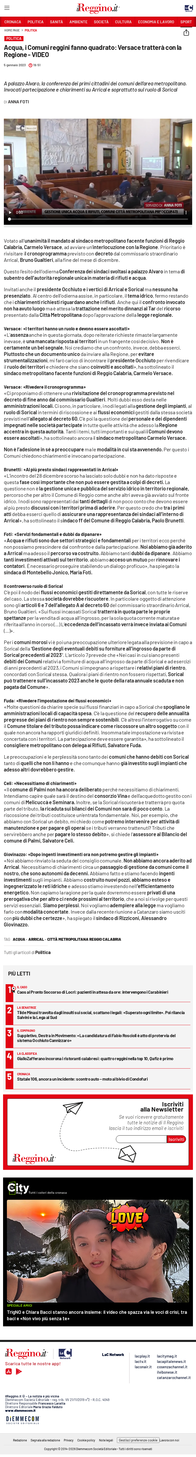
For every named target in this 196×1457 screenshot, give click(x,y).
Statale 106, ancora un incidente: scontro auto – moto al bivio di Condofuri (82, 1078)
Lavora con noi (169, 1440)
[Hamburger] (7, 9)
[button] (186, 33)
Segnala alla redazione (45, 1440)
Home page (12, 30)
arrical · (37, 939)
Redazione (20, 1440)
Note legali (106, 1440)
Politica (31, 30)
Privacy (69, 1440)
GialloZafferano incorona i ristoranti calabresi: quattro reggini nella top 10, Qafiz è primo (95, 1058)
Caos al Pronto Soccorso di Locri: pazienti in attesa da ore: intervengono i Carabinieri (92, 991)
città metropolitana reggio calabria (84, 939)
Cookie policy (86, 1440)
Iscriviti (176, 1139)
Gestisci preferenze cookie (138, 1440)
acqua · (20, 939)
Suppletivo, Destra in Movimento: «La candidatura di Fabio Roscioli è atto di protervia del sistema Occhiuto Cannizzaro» (96, 1038)
